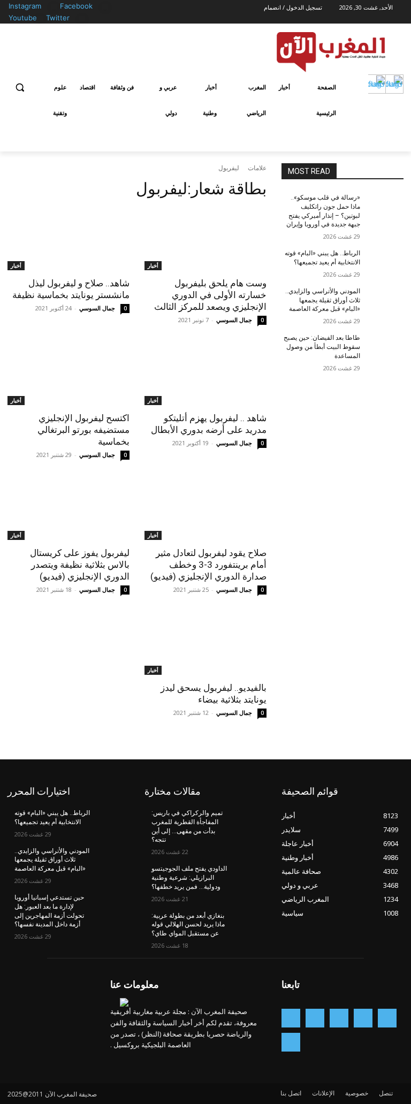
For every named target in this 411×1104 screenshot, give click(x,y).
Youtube (23, 17)
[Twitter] (82, 18)
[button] (20, 87)
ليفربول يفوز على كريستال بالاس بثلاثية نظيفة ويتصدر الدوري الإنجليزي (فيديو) (80, 564)
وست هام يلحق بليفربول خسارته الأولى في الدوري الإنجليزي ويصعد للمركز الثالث (210, 295)
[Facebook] (105, 7)
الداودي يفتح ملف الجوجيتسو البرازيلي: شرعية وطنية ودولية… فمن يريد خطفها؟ (189, 877)
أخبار (153, 265)
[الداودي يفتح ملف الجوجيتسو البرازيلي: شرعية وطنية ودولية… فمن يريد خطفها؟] (248, 877)
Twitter (58, 17)
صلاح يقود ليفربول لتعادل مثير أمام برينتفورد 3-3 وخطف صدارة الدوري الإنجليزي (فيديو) (208, 564)
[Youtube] (40, 18)
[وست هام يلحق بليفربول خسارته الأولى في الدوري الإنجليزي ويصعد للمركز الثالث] (205, 239)
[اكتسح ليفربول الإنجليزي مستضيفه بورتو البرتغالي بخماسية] (68, 374)
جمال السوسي (234, 320)
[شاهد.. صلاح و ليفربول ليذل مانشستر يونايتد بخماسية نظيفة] (68, 239)
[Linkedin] (315, 1018)
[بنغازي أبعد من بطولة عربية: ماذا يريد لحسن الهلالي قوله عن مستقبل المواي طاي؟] (248, 924)
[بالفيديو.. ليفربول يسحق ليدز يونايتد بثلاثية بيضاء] (205, 644)
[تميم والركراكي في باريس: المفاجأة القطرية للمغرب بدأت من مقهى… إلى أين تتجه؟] (248, 821)
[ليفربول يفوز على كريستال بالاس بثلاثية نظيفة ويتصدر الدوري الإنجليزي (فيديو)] (68, 509)
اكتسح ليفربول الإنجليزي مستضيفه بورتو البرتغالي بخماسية (83, 430)
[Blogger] (387, 1018)
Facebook (76, 6)
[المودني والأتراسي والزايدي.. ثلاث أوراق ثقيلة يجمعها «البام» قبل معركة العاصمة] (385, 300)
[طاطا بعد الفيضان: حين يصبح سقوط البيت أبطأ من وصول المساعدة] (385, 346)
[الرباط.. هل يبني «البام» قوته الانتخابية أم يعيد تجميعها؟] (385, 262)
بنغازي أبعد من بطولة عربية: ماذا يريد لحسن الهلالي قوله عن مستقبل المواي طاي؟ (188, 925)
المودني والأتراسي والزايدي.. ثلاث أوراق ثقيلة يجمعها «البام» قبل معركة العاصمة (322, 300)
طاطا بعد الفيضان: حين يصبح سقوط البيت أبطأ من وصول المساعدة (322, 347)
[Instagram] (54, 7)
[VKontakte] (290, 1042)
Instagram (25, 6)
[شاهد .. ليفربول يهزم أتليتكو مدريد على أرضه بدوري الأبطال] (205, 374)
